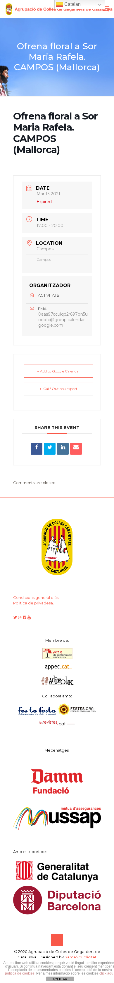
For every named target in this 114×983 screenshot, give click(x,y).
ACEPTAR (60, 979)
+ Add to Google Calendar (58, 371)
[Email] (76, 449)
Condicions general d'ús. (36, 597)
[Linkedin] (63, 449)
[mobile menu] (106, 9)
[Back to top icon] (57, 940)
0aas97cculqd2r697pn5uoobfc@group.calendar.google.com (63, 320)
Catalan (72, 4)
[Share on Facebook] (36, 449)
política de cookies (19, 973)
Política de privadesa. (33, 603)
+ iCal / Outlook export (58, 388)
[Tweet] (50, 449)
